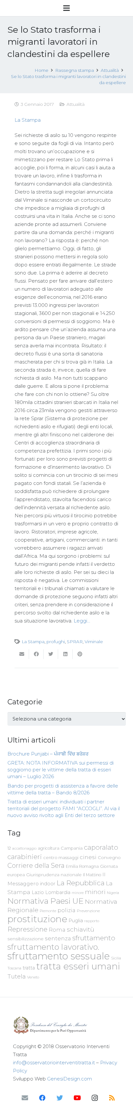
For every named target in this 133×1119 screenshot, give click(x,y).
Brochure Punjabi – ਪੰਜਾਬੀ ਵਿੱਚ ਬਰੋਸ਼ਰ (47, 754)
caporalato (101, 847)
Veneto (33, 977)
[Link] (66, 1025)
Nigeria (113, 892)
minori (95, 892)
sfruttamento (93, 938)
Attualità (75, 104)
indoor (47, 884)
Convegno (109, 857)
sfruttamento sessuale (58, 956)
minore (78, 893)
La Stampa (28, 120)
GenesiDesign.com (69, 1079)
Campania (72, 848)
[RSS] (112, 1098)
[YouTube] (77, 1098)
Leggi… (82, 621)
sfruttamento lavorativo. (53, 947)
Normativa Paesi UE (45, 901)
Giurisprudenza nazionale (54, 874)
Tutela (16, 976)
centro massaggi (60, 857)
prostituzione (37, 918)
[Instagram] (95, 1098)
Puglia (75, 920)
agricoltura (48, 848)
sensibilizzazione (25, 938)
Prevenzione (88, 911)
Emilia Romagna (82, 866)
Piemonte (48, 911)
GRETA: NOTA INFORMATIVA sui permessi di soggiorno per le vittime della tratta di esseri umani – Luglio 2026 (60, 769)
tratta (29, 968)
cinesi (88, 857)
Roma (57, 929)
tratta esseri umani (78, 966)
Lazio (38, 892)
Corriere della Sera (36, 865)
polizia (66, 910)
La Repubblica (80, 882)
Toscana (14, 968)
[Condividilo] (36, 654)
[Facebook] (42, 1098)
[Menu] (66, 8)
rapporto (91, 921)
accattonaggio (24, 848)
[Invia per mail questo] (22, 654)
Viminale (94, 641)
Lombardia (57, 892)
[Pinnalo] (80, 654)
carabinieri (24, 857)
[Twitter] (60, 1098)
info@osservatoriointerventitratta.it (54, 1062)
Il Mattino (92, 874)
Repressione (27, 929)
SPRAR (75, 641)
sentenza (58, 938)
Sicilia (116, 958)
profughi (55, 641)
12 (9, 848)
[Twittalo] (51, 654)
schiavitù (80, 929)
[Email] (25, 1098)
